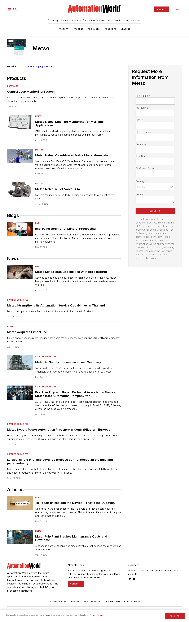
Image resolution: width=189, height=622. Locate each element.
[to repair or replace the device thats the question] (20, 503)
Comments (142, 194)
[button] (9, 9)
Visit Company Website (40, 66)
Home (38, 116)
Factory (64, 29)
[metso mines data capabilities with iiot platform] (20, 272)
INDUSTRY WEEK (113, 601)
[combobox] (155, 186)
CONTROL (76, 601)
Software (12, 86)
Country (141, 181)
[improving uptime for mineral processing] (20, 229)
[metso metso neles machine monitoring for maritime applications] (20, 122)
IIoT (37, 223)
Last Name (143, 107)
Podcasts (110, 29)
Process (78, 29)
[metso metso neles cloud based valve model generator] (20, 156)
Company (141, 144)
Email (140, 119)
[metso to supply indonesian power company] (20, 362)
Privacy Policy (96, 615)
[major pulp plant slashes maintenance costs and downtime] (20, 537)
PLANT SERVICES (132, 601)
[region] (94, 616)
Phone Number (144, 132)
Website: (12, 66)
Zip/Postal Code (145, 168)
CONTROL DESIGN (92, 601)
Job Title (142, 156)
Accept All (174, 616)
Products (94, 29)
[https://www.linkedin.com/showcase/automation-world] (129, 579)
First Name (143, 95)
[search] (15, 9)
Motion (39, 150)
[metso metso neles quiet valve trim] (20, 189)
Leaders (125, 29)
